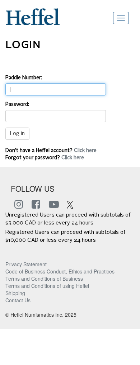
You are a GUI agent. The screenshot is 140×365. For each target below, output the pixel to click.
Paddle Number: (23, 77)
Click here (85, 150)
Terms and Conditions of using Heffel (47, 285)
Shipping (15, 293)
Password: (17, 104)
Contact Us (18, 300)
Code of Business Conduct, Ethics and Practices (60, 271)
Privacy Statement (26, 264)
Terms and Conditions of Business (44, 278)
